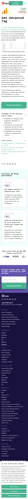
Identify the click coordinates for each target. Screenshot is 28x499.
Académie (3, 390)
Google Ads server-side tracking (9, 413)
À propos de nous (6, 446)
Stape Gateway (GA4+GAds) (8, 324)
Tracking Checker (5, 350)
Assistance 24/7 (5, 431)
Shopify (3, 333)
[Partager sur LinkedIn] (12, 164)
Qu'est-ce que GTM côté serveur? (10, 409)
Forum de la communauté (7, 438)
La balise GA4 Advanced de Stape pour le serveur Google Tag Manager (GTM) (13, 29)
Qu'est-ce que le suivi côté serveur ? (11, 404)
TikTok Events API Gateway (8, 321)
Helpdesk (3, 433)
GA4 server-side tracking (7, 411)
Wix (2, 340)
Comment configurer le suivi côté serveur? (12, 406)
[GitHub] (10, 299)
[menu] (25, 3)
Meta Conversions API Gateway (9, 317)
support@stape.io (7, 303)
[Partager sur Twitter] (10, 164)
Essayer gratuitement (16, 3)
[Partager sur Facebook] (7, 164)
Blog (2, 392)
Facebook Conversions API (8, 416)
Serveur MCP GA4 (6, 373)
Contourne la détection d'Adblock (10, 418)
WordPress (4, 335)
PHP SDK (3, 380)
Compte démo (5, 456)
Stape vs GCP (4, 423)
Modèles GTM (4, 357)
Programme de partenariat (8, 449)
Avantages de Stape (6, 420)
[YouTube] (7, 299)
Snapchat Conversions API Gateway (10, 319)
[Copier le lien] (15, 164)
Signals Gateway (5, 326)
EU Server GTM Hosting (7, 315)
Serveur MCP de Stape (7, 368)
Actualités (3, 399)
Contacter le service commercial (9, 435)
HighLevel (3, 342)
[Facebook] (2, 299)
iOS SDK (3, 375)
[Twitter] (5, 299)
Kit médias (4, 453)
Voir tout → (4, 344)
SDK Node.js (4, 382)
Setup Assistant (5, 352)
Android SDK (4, 377)
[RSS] (15, 299)
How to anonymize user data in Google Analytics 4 (12, 148)
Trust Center (4, 451)
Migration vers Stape (6, 440)
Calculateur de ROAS (6, 362)
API (2, 384)
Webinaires (4, 397)
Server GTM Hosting (6, 312)
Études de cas (5, 395)
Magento (3, 337)
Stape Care (4, 428)
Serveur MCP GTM (6, 371)
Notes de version (5, 402)
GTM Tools (4, 359)
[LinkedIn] (12, 299)
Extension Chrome (6, 355)
